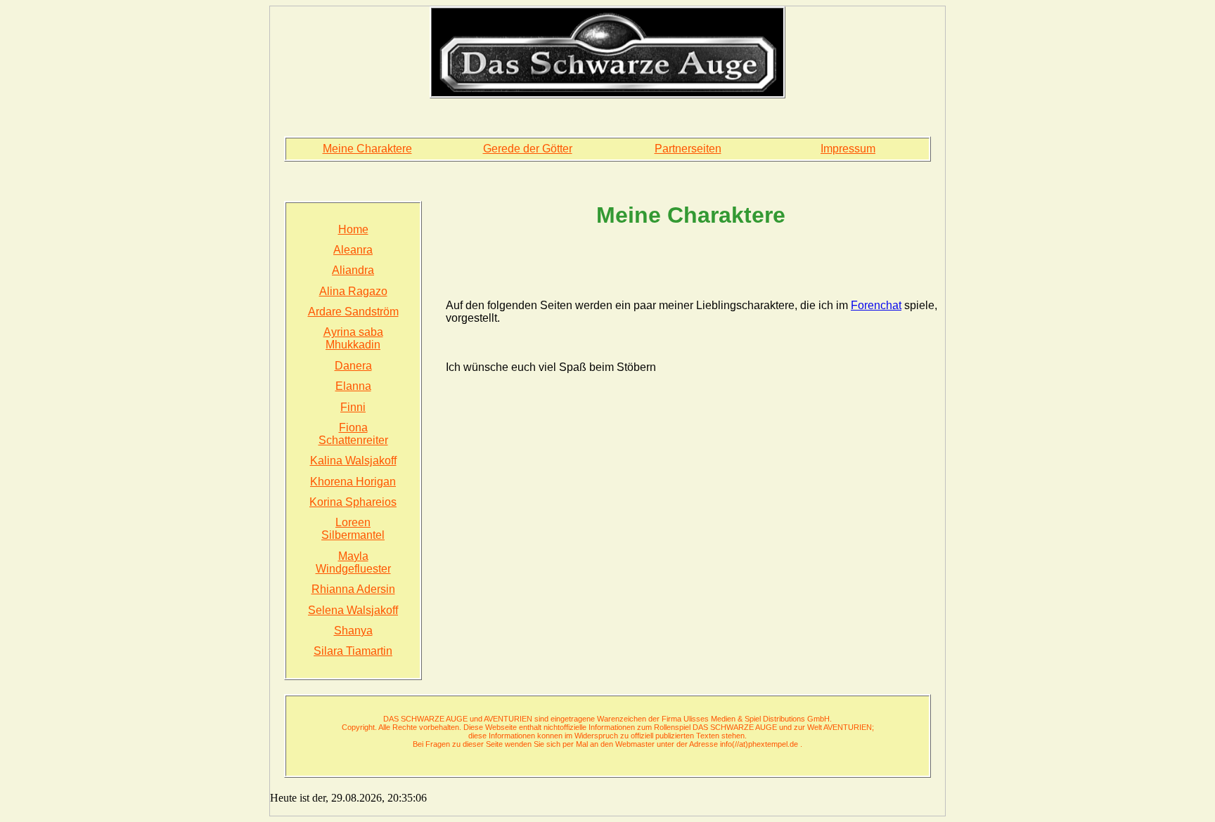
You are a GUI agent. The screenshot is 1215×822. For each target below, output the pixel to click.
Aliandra (353, 270)
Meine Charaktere (367, 149)
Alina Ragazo (353, 291)
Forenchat (876, 305)
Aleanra (353, 250)
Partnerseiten (688, 149)
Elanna (353, 386)
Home (353, 229)
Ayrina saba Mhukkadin (353, 338)
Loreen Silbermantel (353, 528)
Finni (353, 407)
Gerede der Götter (527, 149)
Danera (353, 366)
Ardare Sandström (353, 312)
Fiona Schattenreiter (353, 434)
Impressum (848, 149)
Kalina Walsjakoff (353, 461)
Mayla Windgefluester (353, 562)
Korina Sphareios (353, 502)
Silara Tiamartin (353, 651)
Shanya (353, 631)
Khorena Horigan (353, 482)
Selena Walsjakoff (353, 610)
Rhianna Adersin (353, 589)
